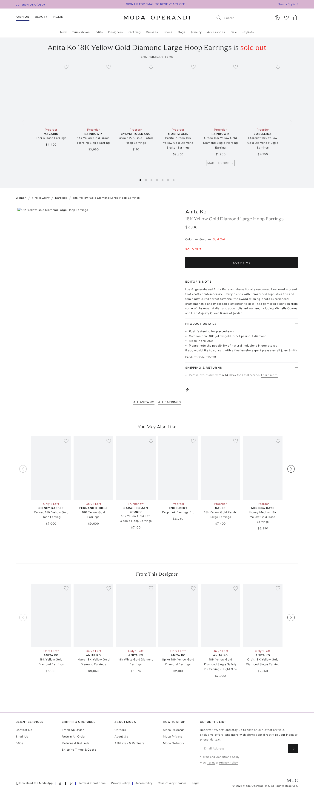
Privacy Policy (120, 783)
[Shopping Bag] (295, 17)
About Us (121, 736)
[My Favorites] (286, 17)
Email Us (22, 736)
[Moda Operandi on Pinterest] (71, 783)
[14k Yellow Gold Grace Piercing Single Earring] (93, 94)
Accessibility (143, 783)
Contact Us (24, 730)
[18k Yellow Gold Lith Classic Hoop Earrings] (136, 468)
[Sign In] (277, 17)
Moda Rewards (174, 730)
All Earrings (169, 402)
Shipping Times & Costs (79, 749)
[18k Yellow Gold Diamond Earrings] (51, 615)
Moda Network (173, 743)
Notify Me (242, 262)
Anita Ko (195, 211)
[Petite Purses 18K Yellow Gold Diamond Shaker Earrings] (178, 94)
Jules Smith (289, 350)
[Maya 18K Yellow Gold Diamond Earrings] (93, 615)
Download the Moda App (36, 783)
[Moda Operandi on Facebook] (65, 783)
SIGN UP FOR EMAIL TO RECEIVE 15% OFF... (157, 4)
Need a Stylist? (288, 4)
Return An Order (74, 736)
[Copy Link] (241, 390)
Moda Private (172, 736)
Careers (120, 730)
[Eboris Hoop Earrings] (51, 94)
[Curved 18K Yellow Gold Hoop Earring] (51, 468)
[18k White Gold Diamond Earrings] (136, 615)
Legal (195, 783)
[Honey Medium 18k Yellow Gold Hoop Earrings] (263, 468)
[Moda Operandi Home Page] (157, 18)
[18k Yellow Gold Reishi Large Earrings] (220, 468)
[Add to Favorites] (66, 66)
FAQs (19, 743)
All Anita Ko (143, 402)
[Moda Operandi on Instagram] (60, 783)
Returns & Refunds (75, 743)
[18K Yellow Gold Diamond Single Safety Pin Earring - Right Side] (220, 615)
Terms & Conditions (92, 783)
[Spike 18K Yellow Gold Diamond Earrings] (178, 615)
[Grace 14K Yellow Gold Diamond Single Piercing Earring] (220, 94)
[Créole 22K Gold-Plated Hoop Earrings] (136, 94)
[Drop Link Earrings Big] (178, 468)
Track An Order (73, 730)
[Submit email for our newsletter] (293, 748)
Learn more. (270, 375)
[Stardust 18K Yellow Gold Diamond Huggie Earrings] (263, 94)
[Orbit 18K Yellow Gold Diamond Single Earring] (263, 615)
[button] (140, 180)
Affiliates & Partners (129, 743)
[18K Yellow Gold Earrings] (93, 468)
